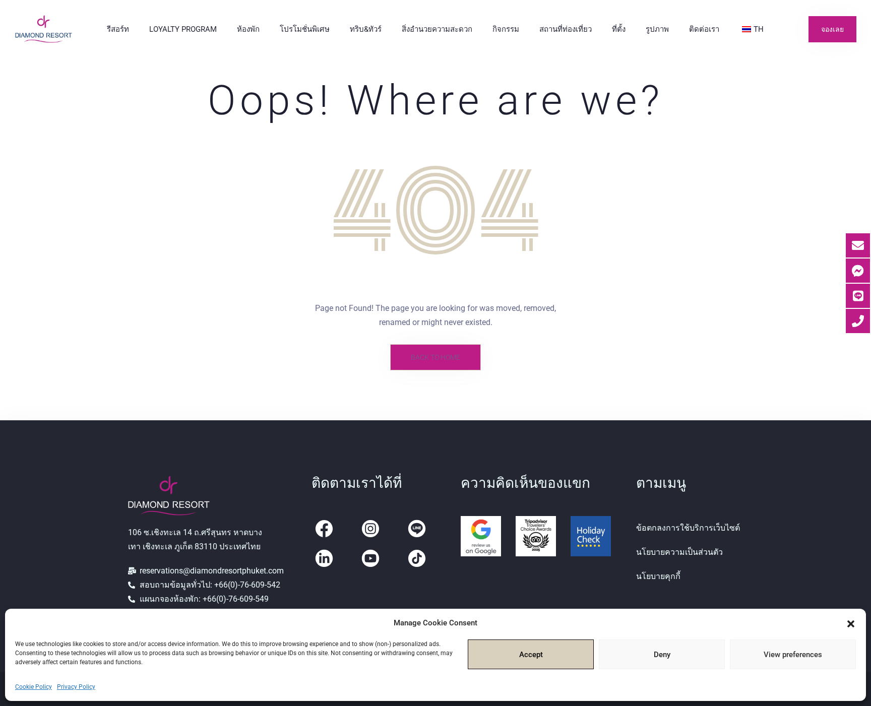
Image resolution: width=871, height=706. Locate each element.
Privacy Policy (76, 686)
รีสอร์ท (118, 29)
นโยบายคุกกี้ (658, 576)
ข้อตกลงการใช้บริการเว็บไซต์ (688, 528)
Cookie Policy (33, 686)
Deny (662, 654)
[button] (851, 623)
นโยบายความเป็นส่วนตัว (679, 552)
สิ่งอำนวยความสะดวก (437, 29)
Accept (531, 654)
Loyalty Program (183, 29)
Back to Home (435, 357)
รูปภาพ (657, 29)
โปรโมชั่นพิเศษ (305, 29)
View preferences (793, 654)
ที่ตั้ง (619, 29)
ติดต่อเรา (704, 29)
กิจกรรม (505, 29)
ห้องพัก (248, 29)
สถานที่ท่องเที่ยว (565, 29)
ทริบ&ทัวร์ (366, 29)
